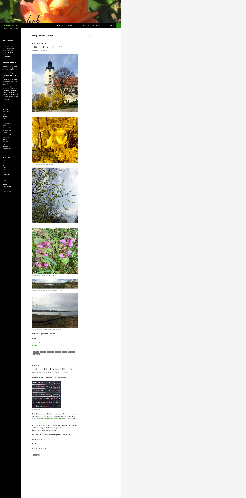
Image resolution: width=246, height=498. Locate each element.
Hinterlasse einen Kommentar (59, 372)
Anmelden (5, 184)
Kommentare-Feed (8, 189)
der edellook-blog (10, 25)
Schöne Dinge (69, 25)
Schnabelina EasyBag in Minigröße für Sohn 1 (53, 418)
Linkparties (6, 33)
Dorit (46, 50)
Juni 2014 (5, 146)
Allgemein (60, 25)
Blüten (36, 352)
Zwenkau (36, 354)
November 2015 (7, 130)
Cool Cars (86, 25)
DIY (78, 25)
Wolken (71, 352)
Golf (92, 25)
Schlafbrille (12, 69)
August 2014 (6, 144)
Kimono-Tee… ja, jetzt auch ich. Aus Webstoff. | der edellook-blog (10, 67)
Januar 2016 (6, 125)
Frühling (51, 352)
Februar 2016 (6, 123)
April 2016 (5, 118)
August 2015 (6, 137)
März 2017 (5, 109)
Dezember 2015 (7, 128)
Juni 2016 (5, 116)
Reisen (103, 25)
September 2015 (7, 134)
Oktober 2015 (6, 132)
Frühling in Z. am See (49, 47)
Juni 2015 (5, 141)
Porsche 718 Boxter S (8, 52)
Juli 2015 (5, 139)
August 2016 (6, 114)
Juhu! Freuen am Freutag (53, 369)
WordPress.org (7, 191)
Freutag (34, 345)
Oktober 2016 (6, 111)
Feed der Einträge (7, 186)
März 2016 (5, 121)
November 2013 (7, 148)
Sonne (65, 352)
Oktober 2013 (6, 151)
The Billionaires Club (8, 46)
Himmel (58, 352)
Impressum (111, 25)
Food (97, 25)
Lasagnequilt (6, 43)
